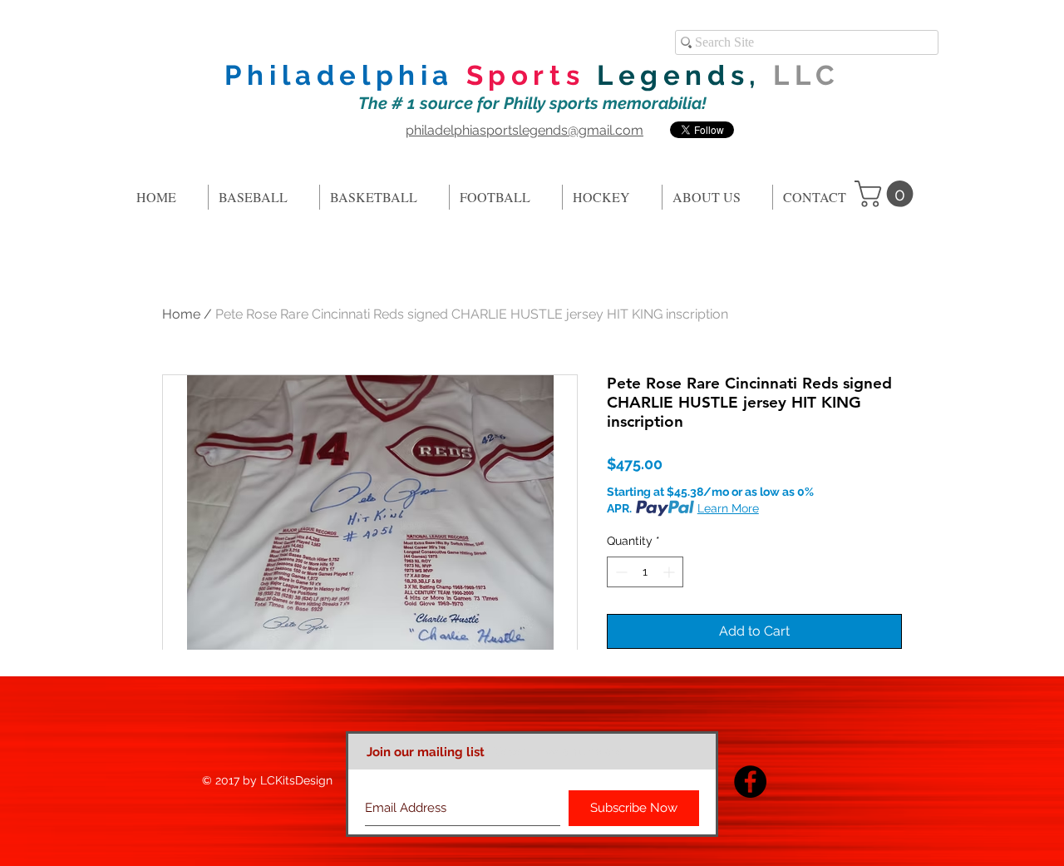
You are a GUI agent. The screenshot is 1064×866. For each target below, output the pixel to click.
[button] (887, 194)
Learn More (728, 508)
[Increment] (670, 571)
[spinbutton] (645, 571)
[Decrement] (619, 571)
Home (181, 314)
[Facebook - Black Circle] (750, 781)
